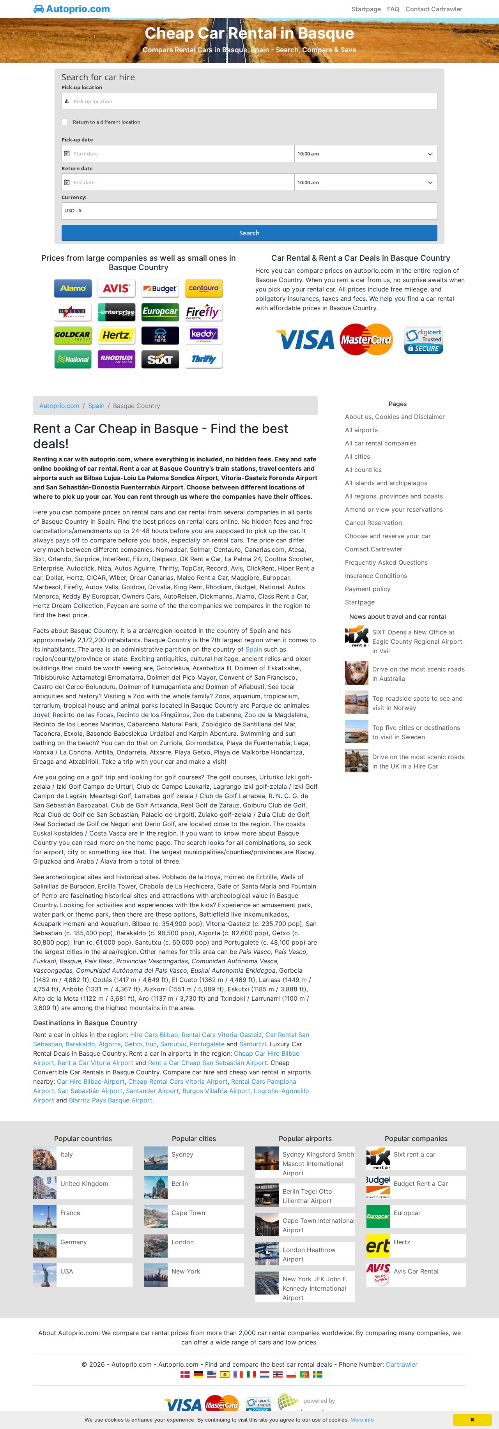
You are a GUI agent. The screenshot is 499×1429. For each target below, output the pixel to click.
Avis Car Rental (416, 1271)
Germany (73, 1242)
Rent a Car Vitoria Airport (95, 1063)
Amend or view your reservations (394, 509)
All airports (361, 430)
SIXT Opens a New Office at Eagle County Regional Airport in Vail (417, 641)
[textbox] (249, 101)
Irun (151, 1044)
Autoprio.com (77, 8)
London (183, 1242)
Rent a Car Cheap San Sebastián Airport (207, 1063)
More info (362, 1420)
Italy (66, 1154)
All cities (357, 456)
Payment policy (368, 589)
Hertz (402, 1242)
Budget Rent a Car (421, 1183)
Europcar (407, 1213)
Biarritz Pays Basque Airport (110, 1100)
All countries (363, 469)
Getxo (133, 1044)
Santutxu (173, 1044)
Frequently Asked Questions (386, 562)
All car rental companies (380, 443)
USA (66, 1271)
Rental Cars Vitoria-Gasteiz (222, 1035)
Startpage (366, 9)
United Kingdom (84, 1183)
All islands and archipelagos (386, 483)
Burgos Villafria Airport (216, 1091)
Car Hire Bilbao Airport (91, 1081)
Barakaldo (80, 1044)
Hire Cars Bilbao (154, 1035)
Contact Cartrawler (433, 9)
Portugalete (207, 1044)
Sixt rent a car (414, 1154)
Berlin (180, 1183)
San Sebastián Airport (90, 1091)
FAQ (393, 9)
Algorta (110, 1044)
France (70, 1213)
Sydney (182, 1154)
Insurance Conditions (376, 575)
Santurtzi (252, 1044)
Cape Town (188, 1213)
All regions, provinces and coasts (394, 496)
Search (249, 233)
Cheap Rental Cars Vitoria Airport (178, 1081)
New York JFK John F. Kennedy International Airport (315, 1288)
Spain (254, 649)
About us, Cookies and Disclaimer (395, 416)
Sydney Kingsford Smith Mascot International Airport (318, 1163)
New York (186, 1271)
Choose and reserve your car (388, 536)
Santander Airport (152, 1091)
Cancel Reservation (373, 522)
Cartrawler (402, 1364)
